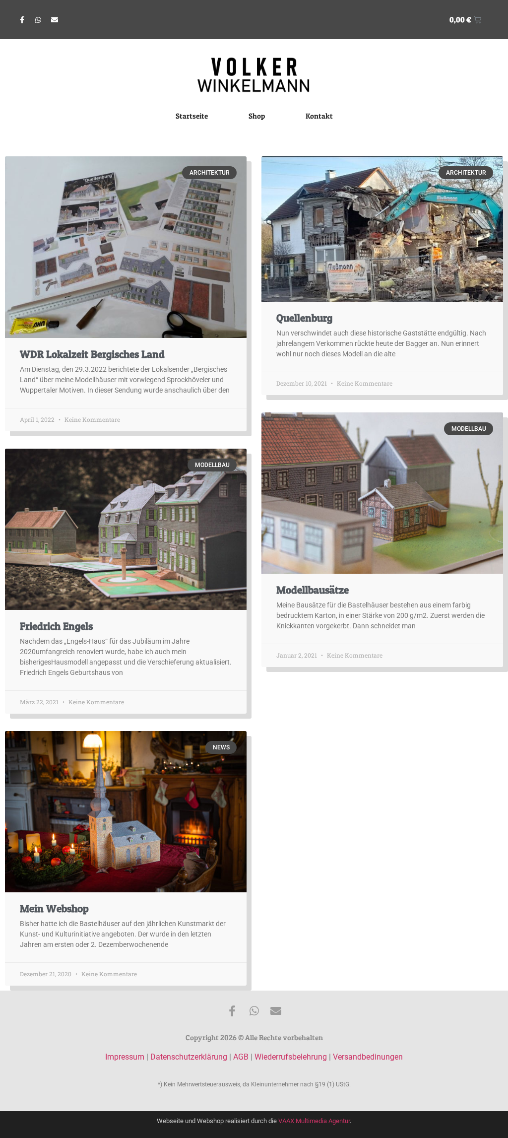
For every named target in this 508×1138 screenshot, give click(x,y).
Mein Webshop (54, 908)
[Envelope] (55, 20)
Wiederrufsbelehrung (290, 1057)
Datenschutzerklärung (188, 1057)
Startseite (192, 116)
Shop (257, 116)
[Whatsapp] (38, 20)
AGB (241, 1057)
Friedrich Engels (56, 626)
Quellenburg (304, 318)
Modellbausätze (312, 590)
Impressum (124, 1057)
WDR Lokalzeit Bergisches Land (92, 354)
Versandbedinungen (368, 1057)
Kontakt (319, 116)
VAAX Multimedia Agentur (314, 1121)
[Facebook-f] (22, 20)
